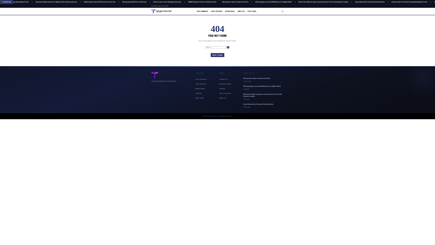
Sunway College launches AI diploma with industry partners (38, 2)
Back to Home (217, 55)
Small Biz (241, 11)
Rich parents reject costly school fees (217, 2)
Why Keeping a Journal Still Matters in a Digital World (255, 2)
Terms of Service (225, 93)
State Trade (252, 11)
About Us (222, 98)
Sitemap (222, 88)
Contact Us (223, 79)
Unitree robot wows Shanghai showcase (149, 2)
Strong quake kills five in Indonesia (116, 2)
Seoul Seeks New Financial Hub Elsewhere (352, 2)
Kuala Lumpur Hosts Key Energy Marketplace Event (392, 2)
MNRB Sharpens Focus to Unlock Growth (184, 2)
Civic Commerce (202, 11)
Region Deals (230, 11)
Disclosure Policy (225, 84)
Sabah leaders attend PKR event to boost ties (82, 2)
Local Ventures (216, 11)
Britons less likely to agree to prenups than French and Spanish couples (305, 2)
